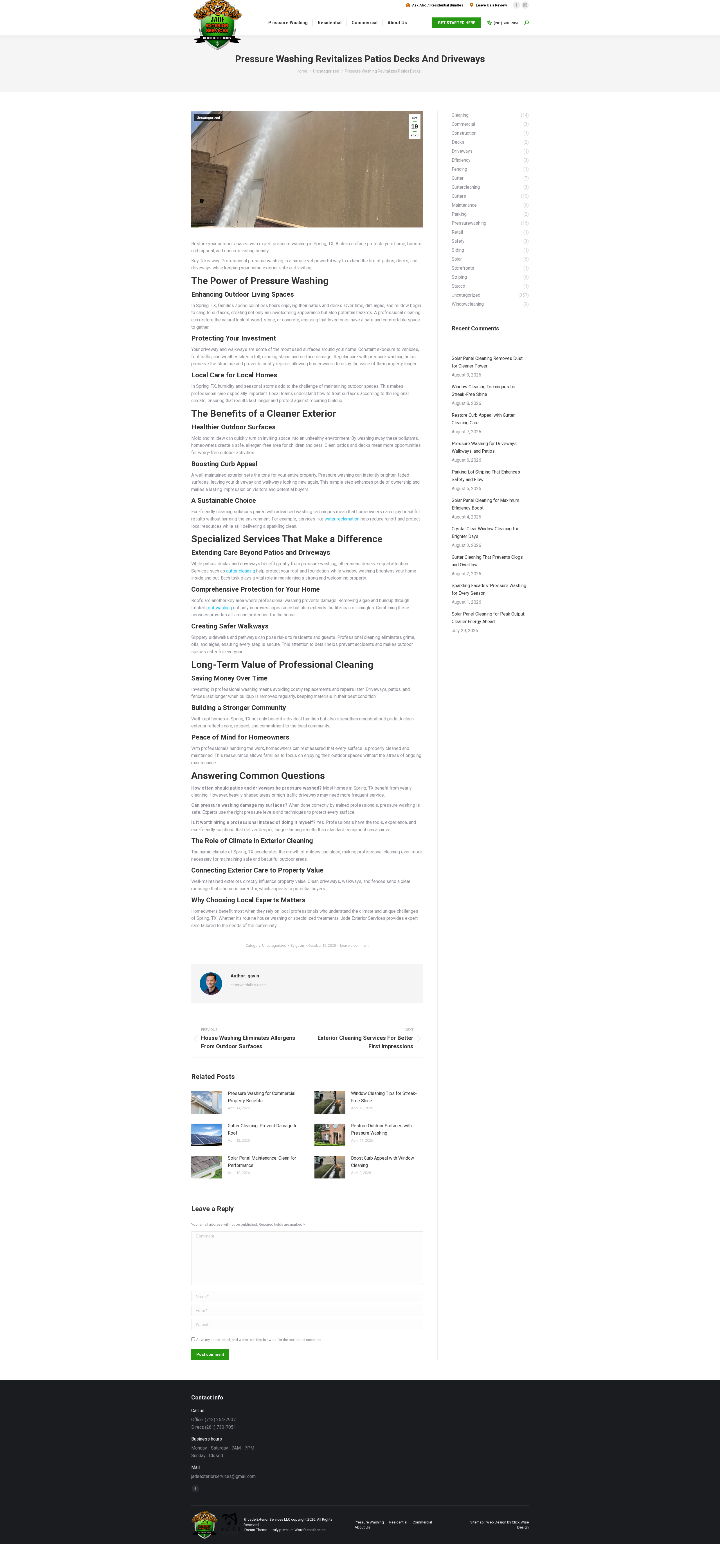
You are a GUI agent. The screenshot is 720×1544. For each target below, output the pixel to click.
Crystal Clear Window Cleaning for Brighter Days (485, 532)
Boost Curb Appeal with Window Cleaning (382, 1161)
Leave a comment (354, 945)
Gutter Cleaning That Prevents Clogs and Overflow (487, 561)
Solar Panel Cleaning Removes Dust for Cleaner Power (487, 362)
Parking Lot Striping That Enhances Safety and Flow (486, 475)
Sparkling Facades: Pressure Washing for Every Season (489, 589)
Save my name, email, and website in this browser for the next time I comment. (259, 1340)
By (297, 945)
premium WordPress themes (302, 1530)
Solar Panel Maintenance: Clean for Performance (262, 1161)
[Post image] (206, 1102)
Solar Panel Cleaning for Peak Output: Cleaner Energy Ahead (488, 617)
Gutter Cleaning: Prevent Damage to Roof (263, 1129)
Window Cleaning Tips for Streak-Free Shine (384, 1097)
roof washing (219, 607)
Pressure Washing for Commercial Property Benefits (261, 1097)
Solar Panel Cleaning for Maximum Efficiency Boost (485, 504)
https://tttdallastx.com (249, 985)
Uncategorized (208, 118)
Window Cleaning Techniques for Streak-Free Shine (484, 390)
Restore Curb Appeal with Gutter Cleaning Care (483, 419)
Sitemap (477, 1522)
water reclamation (342, 519)
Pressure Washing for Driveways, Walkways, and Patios (485, 447)
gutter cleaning (240, 571)
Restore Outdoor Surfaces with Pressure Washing (381, 1129)
